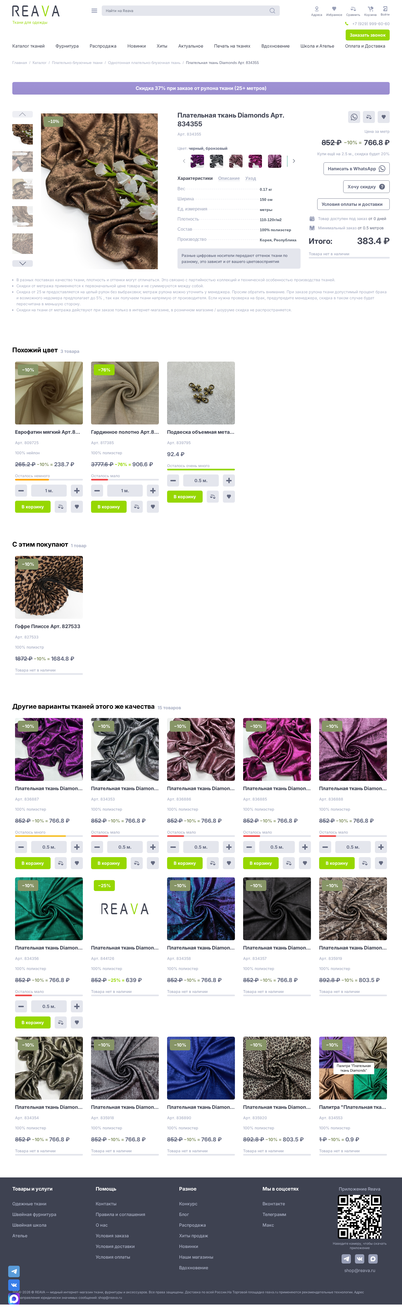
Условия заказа (112, 1235)
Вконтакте (274, 1203)
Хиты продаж (193, 1235)
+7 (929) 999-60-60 (371, 23)
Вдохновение (193, 1267)
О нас (102, 1225)
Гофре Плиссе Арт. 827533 (47, 626)
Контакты (106, 1203)
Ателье (19, 1235)
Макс (268, 1225)
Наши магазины (196, 1257)
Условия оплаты (113, 1257)
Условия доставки (115, 1246)
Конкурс (188, 1203)
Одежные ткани (29, 1203)
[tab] (195, 178)
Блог (184, 1214)
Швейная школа (29, 1225)
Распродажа (192, 1225)
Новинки (188, 1246)
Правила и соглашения (120, 1214)
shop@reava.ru (359, 1270)
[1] (22, 134)
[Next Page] (22, 263)
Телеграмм (274, 1214)
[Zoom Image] (99, 191)
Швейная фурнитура (34, 1214)
